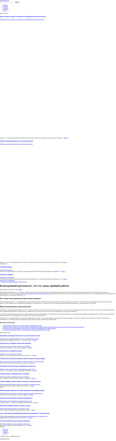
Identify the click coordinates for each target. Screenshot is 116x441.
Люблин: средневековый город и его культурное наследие (16, 141)
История (5, 8)
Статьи (5, 433)
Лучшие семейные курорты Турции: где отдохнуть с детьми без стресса (20, 381)
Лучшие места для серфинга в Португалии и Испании (15, 343)
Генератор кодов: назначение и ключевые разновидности (16, 398)
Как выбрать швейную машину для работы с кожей (15, 405)
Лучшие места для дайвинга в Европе (11, 350)
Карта (4, 10)
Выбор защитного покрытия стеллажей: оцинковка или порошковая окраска (22, 390)
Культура (5, 6)
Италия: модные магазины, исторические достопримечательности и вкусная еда (23, 16)
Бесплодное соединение (6, 274)
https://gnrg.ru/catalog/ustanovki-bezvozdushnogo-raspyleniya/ (35, 293)
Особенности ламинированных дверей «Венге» (14, 281)
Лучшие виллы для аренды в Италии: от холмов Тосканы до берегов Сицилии (22, 358)
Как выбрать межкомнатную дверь (32, 325)
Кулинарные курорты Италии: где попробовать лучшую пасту (18, 366)
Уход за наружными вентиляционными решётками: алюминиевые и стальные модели (24, 413)
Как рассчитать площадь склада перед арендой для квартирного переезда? (64, 327)
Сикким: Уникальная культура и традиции (38, 330)
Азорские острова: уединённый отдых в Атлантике (14, 373)
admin (20, 289)
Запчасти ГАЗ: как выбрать (7, 280)
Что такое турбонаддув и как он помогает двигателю (15, 420)
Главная (5, 5)
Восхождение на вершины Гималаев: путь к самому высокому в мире (20, 335)
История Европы (4, 0)
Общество (6, 9)
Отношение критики (6, 267)
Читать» (66, 138)
